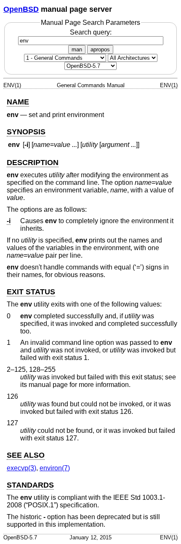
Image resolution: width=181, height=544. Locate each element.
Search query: (91, 32)
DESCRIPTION (33, 162)
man (77, 49)
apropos (100, 49)
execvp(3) (21, 468)
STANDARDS (30, 485)
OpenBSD (21, 9)
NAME (18, 102)
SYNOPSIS (26, 132)
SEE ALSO (26, 455)
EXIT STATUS (31, 292)
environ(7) (55, 468)
